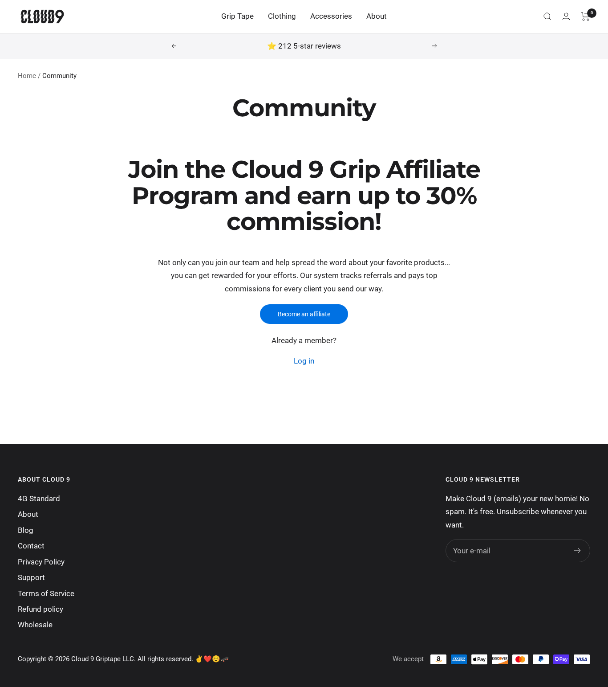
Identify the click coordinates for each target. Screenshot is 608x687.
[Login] (566, 16)
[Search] (547, 16)
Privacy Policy (41, 561)
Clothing (282, 16)
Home (27, 76)
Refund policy (40, 609)
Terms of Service (46, 593)
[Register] (577, 551)
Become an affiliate (304, 314)
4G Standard (39, 498)
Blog (25, 530)
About (376, 16)
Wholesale (35, 624)
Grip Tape (237, 16)
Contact (31, 545)
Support (31, 577)
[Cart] (585, 16)
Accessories (331, 16)
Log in (304, 360)
